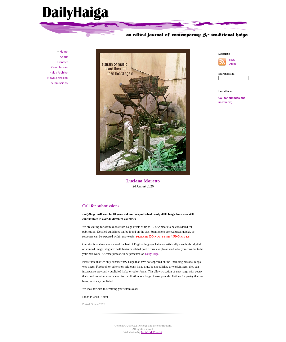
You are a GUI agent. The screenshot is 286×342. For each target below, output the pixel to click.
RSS (232, 59)
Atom (232, 63)
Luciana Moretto (143, 180)
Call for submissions (231, 97)
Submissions (59, 83)
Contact (62, 62)
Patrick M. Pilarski (151, 332)
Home (64, 51)
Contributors (59, 67)
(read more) (225, 102)
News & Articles (57, 77)
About (64, 56)
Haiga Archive (58, 72)
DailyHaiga (151, 254)
